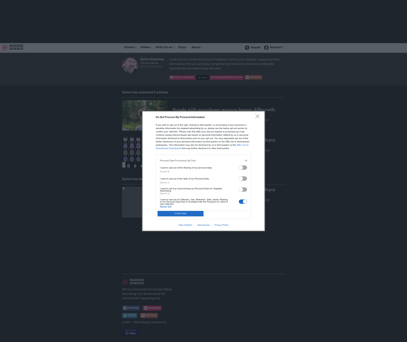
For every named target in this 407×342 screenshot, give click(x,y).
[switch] (243, 167)
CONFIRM (180, 213)
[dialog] (203, 171)
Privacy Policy (221, 225)
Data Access (203, 225)
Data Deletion (185, 225)
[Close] (258, 117)
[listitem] (203, 160)
